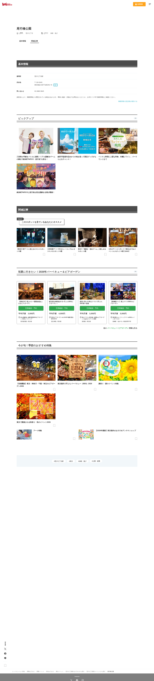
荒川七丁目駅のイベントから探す (96, 671)
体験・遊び (82, 461)
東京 (71, 461)
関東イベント (40, 671)
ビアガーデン (123, 328)
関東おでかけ (31, 671)
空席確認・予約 (31, 308)
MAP (55, 85)
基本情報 (23, 64)
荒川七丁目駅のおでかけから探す (75, 671)
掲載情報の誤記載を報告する (127, 101)
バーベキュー (112, 328)
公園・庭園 (96, 461)
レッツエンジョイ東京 (18, 671)
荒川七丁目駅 (59, 461)
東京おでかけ (50, 671)
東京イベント (59, 671)
